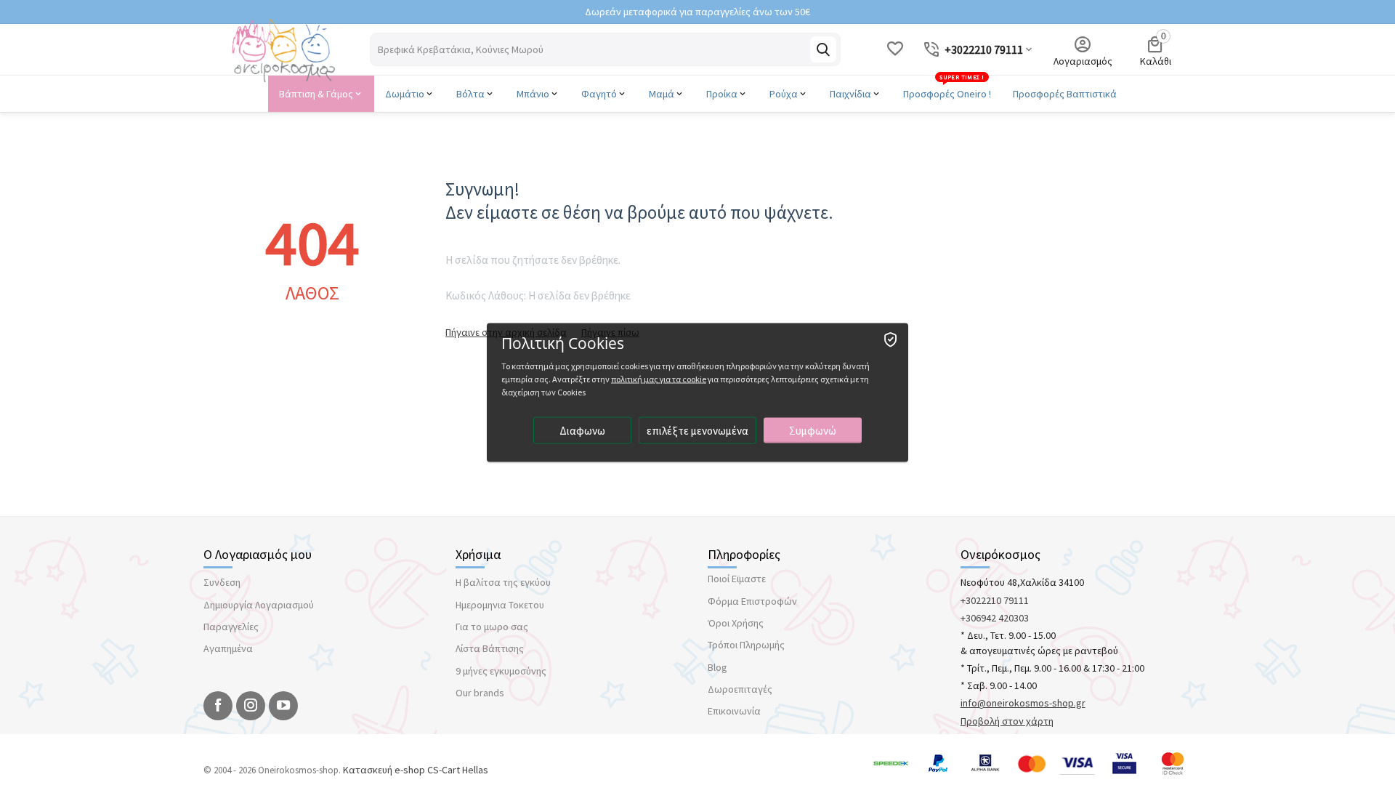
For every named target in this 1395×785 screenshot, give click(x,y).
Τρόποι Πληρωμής (746, 644)
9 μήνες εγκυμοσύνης (501, 670)
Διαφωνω (582, 431)
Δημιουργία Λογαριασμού (258, 604)
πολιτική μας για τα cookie (658, 379)
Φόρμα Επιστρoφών (752, 601)
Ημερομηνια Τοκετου (500, 604)
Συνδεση (221, 582)
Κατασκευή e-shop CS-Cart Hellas (415, 769)
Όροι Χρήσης (736, 622)
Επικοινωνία (734, 710)
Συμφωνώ (812, 431)
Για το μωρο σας (492, 626)
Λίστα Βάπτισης (490, 648)
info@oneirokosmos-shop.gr (1023, 702)
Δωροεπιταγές (740, 689)
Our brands (480, 692)
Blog (717, 667)
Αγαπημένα (228, 648)
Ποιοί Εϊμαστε (737, 578)
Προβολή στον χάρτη (1007, 721)
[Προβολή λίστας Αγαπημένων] (895, 49)
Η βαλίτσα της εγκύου (503, 582)
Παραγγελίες (231, 626)
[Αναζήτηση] (823, 49)
